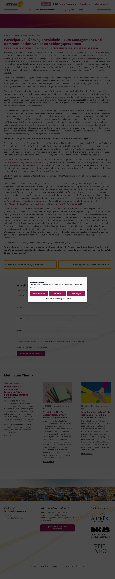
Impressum (67, 299)
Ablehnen (57, 293)
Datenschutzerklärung (53, 299)
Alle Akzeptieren (39, 293)
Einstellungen (76, 293)
